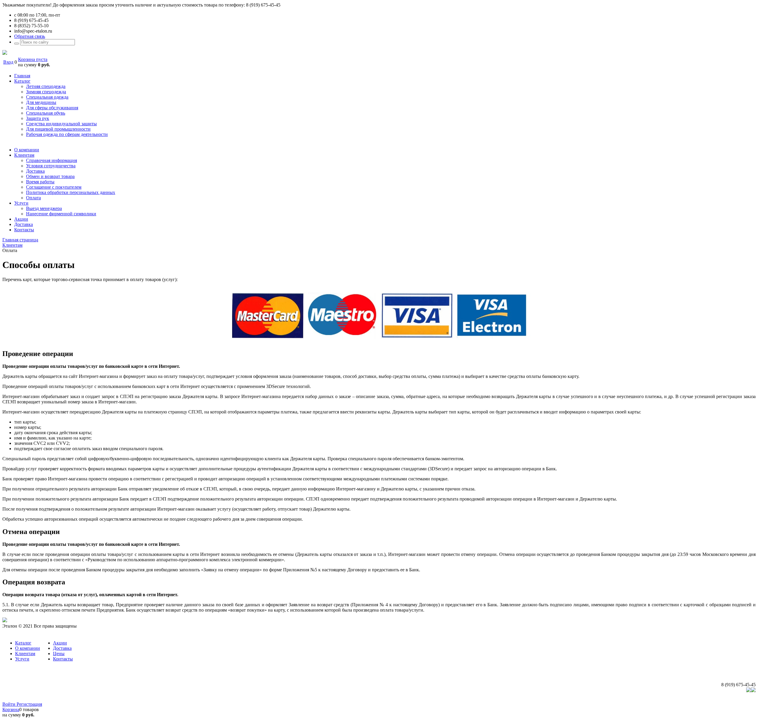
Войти (9, 704)
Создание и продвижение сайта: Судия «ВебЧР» (707, 698)
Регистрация (29, 704)
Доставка (62, 648)
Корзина (10, 709)
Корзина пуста (32, 59)
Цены (59, 653)
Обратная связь (29, 36)
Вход (8, 62)
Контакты (63, 658)
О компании (27, 648)
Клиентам (25, 653)
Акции (60, 642)
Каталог (23, 642)
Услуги (22, 658)
